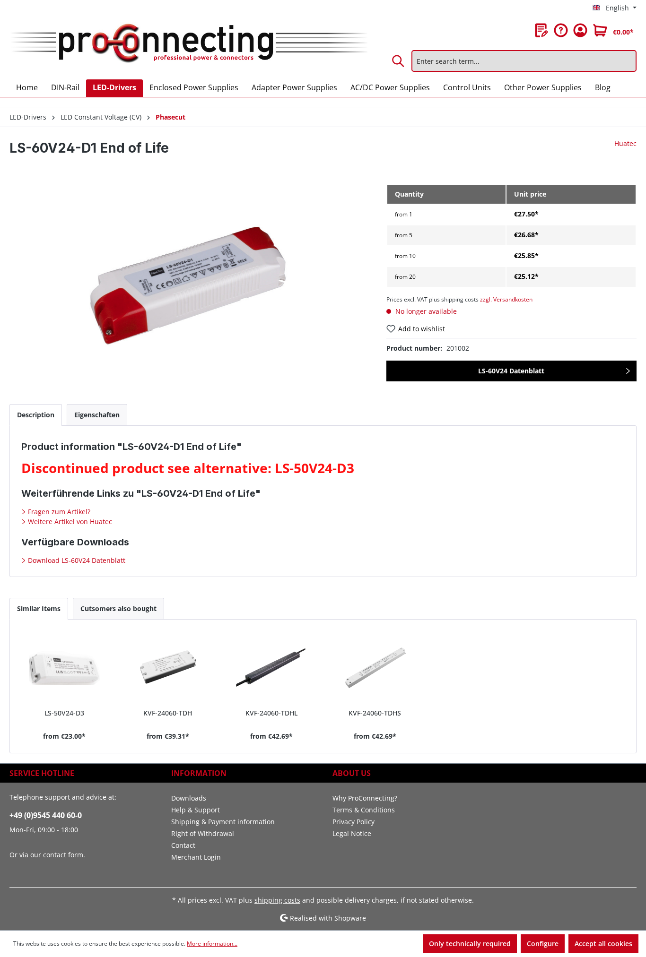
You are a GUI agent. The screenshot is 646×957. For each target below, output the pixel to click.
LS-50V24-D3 (64, 712)
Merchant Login (196, 857)
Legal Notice (351, 833)
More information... (212, 944)
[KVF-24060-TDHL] (271, 668)
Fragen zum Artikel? (58, 511)
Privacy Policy (353, 821)
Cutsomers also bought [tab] (118, 608)
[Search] (398, 61)
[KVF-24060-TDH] (167, 668)
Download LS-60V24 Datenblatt (75, 560)
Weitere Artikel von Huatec (69, 521)
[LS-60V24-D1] (188, 285)
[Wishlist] (541, 30)
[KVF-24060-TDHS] (374, 668)
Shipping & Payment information (223, 821)
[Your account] (580, 30)
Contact (183, 845)
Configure (543, 943)
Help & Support (195, 809)
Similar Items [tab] (39, 608)
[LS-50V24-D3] (64, 668)
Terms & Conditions (363, 809)
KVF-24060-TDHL (271, 712)
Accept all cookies (603, 943)
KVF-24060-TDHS (375, 712)
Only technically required (470, 943)
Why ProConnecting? (364, 797)
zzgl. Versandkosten (506, 299)
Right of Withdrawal (202, 833)
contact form (63, 854)
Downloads (188, 797)
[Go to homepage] (188, 43)
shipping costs (277, 900)
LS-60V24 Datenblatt (511, 370)
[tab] (35, 414)
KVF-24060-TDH (167, 712)
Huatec (625, 143)
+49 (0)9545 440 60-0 (45, 815)
